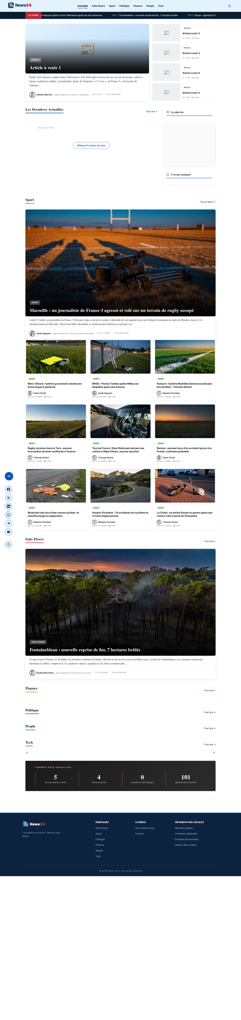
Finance (137, 5)
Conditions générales (186, 833)
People (150, 5)
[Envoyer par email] (8, 531)
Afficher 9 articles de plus (91, 145)
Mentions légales (184, 828)
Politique (124, 5)
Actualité (82, 5)
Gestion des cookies (185, 844)
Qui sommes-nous (144, 828)
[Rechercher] (229, 6)
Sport (112, 5)
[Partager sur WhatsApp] (8, 514)
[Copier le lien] (9, 476)
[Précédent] (27, 752)
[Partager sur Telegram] (8, 523)
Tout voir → (151, 111)
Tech (161, 5)
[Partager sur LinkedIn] (8, 506)
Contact (139, 833)
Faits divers (98, 5)
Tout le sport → (208, 201)
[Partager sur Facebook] (8, 489)
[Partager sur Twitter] (8, 497)
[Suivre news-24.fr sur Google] (8, 544)
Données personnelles (186, 839)
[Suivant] (214, 752)
